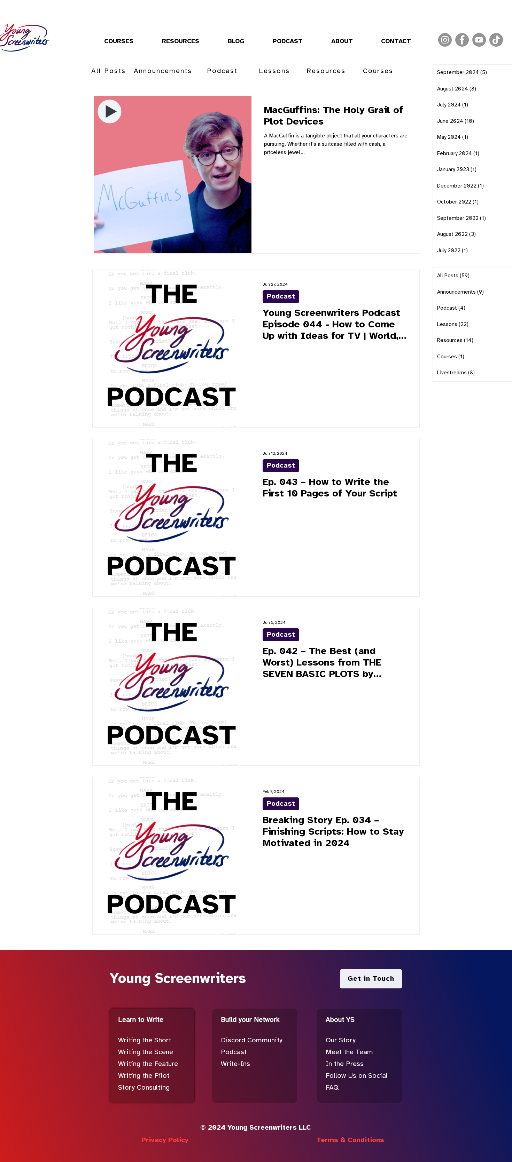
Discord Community (251, 1040)
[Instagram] (445, 40)
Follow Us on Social (357, 1076)
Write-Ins (235, 1064)
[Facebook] (462, 40)
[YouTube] (479, 40)
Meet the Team (349, 1052)
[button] (119, 41)
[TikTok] (496, 40)
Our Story (341, 1040)
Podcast (281, 296)
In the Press (345, 1064)
